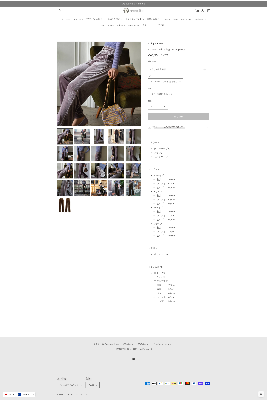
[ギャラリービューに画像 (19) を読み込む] (116, 188)
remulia (67, 395)
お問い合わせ (146, 349)
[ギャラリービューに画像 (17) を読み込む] (82, 188)
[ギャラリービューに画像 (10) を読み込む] (133, 153)
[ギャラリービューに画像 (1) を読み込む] (65, 136)
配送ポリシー (144, 344)
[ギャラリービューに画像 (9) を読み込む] (116, 153)
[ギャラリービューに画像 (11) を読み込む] (65, 171)
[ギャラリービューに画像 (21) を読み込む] (65, 205)
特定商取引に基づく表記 (126, 349)
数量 (150, 101)
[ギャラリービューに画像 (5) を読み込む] (133, 136)
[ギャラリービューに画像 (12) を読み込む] (82, 171)
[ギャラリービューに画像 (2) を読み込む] (82, 136)
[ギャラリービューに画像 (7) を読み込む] (82, 153)
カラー (151, 76)
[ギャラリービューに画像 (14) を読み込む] (116, 171)
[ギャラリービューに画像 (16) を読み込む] (65, 188)
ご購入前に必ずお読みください (106, 344)
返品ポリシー (129, 344)
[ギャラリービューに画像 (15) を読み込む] (133, 171)
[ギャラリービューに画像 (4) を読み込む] (116, 136)
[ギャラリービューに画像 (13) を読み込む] (99, 171)
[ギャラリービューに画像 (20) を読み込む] (133, 188)
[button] (60, 11)
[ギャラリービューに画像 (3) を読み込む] (99, 136)
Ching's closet (156, 43)
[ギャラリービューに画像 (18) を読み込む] (99, 188)
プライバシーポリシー (163, 344)
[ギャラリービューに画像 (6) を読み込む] (65, 153)
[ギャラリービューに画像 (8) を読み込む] (99, 153)
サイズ (151, 88)
